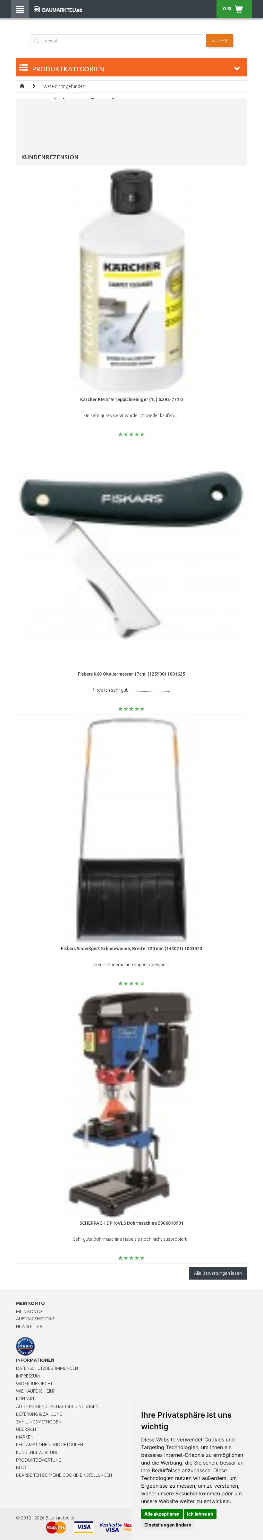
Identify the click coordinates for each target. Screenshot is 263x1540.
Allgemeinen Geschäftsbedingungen (57, 1406)
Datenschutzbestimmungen (47, 1368)
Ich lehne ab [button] (200, 1514)
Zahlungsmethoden (38, 1421)
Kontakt (25, 1398)
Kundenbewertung (37, 1452)
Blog (22, 1467)
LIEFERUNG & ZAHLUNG (39, 1414)
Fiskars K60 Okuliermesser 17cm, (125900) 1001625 (131, 674)
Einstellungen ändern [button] (167, 1524)
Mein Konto (29, 1311)
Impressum (28, 1375)
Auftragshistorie (35, 1318)
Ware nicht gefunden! (64, 86)
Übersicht (27, 1429)
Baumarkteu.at (60, 1517)
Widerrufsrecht (34, 1383)
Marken (24, 1436)
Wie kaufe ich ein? (35, 1391)
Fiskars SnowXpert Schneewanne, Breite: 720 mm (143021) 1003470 (131, 948)
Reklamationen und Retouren (49, 1444)
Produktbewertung (38, 1460)
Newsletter (29, 1326)
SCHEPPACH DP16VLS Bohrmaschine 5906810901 (131, 1223)
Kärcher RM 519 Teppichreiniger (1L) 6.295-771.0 (131, 399)
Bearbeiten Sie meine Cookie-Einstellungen (64, 1475)
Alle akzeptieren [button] (162, 1514)
